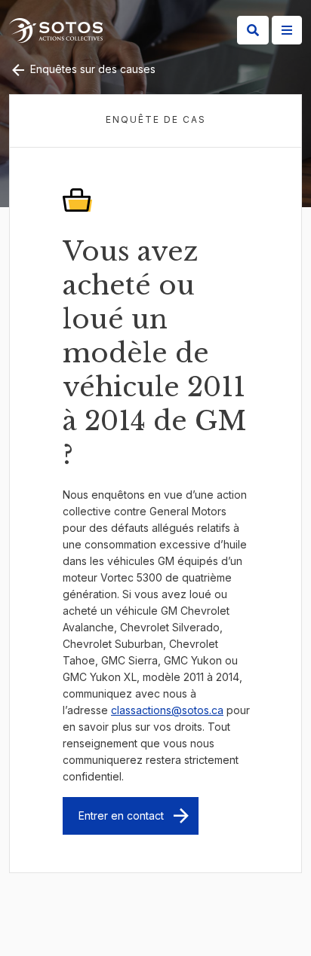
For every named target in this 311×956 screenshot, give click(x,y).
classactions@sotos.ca (167, 710)
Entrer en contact (121, 815)
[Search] (253, 30)
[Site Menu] (287, 30)
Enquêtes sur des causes (91, 69)
